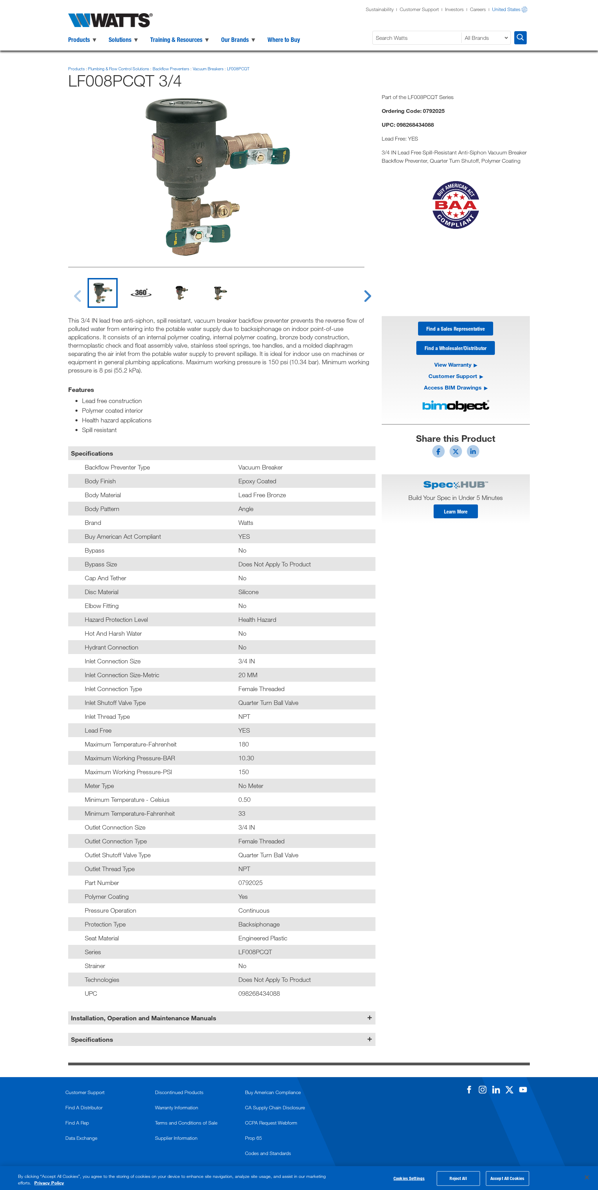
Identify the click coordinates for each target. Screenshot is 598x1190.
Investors (454, 9)
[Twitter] (509, 1089)
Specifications (92, 1039)
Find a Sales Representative (455, 328)
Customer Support (419, 9)
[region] (299, 1178)
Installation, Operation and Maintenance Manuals (143, 1018)
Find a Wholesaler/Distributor (456, 348)
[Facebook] (469, 1089)
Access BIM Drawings (453, 387)
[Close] (587, 1177)
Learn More (456, 511)
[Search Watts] (520, 37)
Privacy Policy (49, 1182)
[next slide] (360, 291)
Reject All (458, 1178)
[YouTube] (523, 1089)
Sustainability (379, 9)
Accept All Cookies (507, 1178)
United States (506, 9)
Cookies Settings (409, 1178)
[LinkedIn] (496, 1089)
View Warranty (452, 364)
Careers (478, 9)
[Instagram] (482, 1089)
